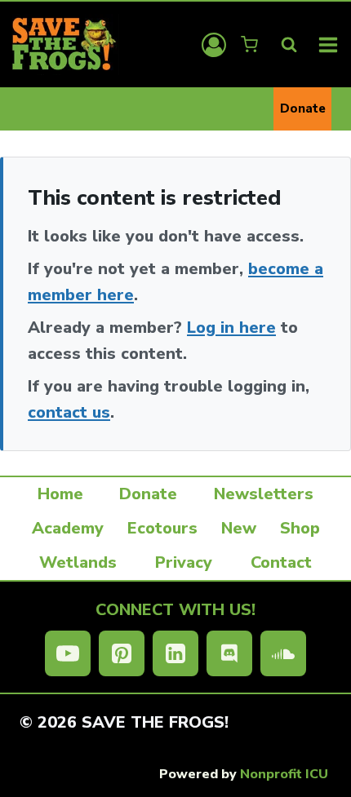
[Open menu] (328, 44)
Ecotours (162, 528)
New (238, 528)
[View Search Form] (289, 45)
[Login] (214, 45)
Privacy (183, 562)
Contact (281, 562)
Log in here (231, 328)
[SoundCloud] (283, 653)
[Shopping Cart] (251, 44)
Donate (303, 108)
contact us (69, 412)
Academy (68, 528)
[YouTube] (68, 653)
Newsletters (263, 494)
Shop (300, 528)
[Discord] (229, 653)
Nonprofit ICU (284, 774)
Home (60, 494)
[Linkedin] (175, 653)
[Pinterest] (121, 653)
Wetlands (78, 562)
